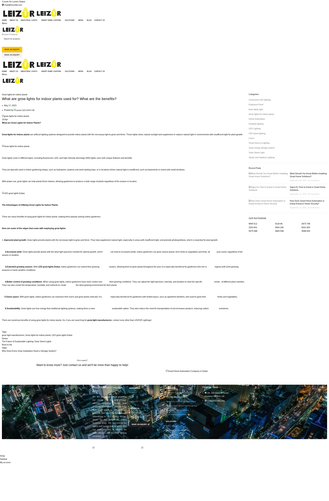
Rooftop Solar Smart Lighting (177, 430)
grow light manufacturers (13, 335)
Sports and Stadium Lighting (177, 410)
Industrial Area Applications (177, 397)
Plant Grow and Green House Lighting (181, 406)
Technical (134, 408)
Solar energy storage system (262, 148)
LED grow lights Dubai (62, 335)
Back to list (7, 345)
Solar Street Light (256, 153)
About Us (133, 392)
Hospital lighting (256, 124)
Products (171, 388)
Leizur (251, 138)
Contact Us (133, 401)
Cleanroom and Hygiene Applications (181, 401)
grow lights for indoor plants (44, 217)
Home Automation (257, 119)
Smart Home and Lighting (176, 414)
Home (4, 91)
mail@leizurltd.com (13, 5)
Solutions (171, 421)
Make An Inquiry (12, 55)
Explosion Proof (256, 104)
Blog (131, 397)
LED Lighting (255, 128)
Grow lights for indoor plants (22, 91)
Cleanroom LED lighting (260, 100)
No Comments (313, 180)
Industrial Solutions (137, 417)
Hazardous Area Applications (177, 392)
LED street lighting (257, 133)
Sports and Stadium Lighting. (262, 157)
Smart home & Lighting (259, 143)
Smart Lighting (135, 413)
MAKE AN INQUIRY (12, 49)
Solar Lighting (171, 426)
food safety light (256, 109)
